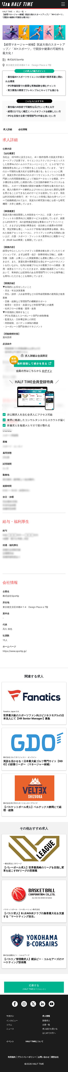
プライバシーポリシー (26, 1057)
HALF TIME (7, 11)
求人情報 (46, 1016)
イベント (10, 1041)
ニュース (10, 1029)
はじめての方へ (49, 1033)
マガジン (10, 1016)
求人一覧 (20, 11)
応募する (34, 987)
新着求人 (46, 1020)
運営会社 (55, 1057)
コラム (9, 1024)
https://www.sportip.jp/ (15, 651)
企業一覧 (46, 1024)
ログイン (47, 371)
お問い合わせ (43, 1057)
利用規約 (11, 1057)
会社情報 (22, 129)
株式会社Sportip (15, 59)
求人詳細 (7, 129)
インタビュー (12, 1020)
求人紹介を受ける (50, 1029)
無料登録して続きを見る (32, 363)
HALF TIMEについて (34, 1041)
